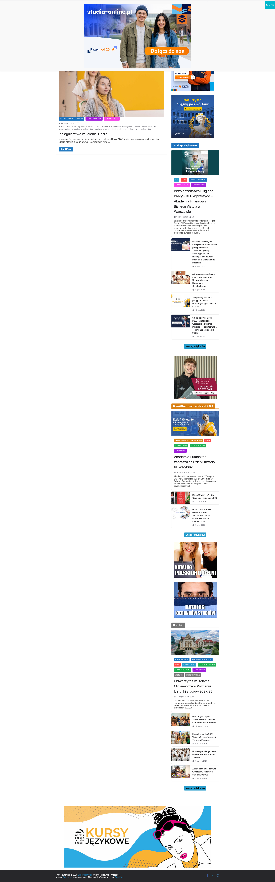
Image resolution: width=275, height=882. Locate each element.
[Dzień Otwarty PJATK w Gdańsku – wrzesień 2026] (180, 498)
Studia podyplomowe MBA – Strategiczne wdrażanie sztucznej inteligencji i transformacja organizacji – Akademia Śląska (204, 325)
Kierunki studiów (181, 659)
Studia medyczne (111, 119)
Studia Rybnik (180, 451)
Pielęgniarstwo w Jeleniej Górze (83, 134)
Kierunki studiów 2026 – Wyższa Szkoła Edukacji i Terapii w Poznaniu (204, 737)
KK (193, 697)
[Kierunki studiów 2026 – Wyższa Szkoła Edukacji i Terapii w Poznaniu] (180, 738)
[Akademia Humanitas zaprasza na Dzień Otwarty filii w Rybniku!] (195, 423)
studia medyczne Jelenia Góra (139, 129)
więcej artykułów (195, 346)
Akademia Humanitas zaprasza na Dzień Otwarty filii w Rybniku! (194, 462)
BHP (176, 180)
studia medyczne (118, 129)
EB (78, 123)
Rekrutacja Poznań (182, 670)
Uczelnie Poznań (193, 675)
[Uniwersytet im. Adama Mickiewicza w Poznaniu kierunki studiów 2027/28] (195, 642)
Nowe (184, 180)
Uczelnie (178, 675)
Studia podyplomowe (198, 180)
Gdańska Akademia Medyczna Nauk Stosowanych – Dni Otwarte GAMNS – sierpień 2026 (201, 515)
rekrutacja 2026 (181, 445)
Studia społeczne (181, 185)
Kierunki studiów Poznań (201, 659)
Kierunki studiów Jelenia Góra (71, 119)
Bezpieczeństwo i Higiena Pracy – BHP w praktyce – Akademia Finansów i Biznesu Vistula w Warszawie (193, 201)
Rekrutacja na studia (207, 665)
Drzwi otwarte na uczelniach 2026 (188, 440)
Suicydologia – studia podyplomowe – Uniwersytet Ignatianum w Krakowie (204, 302)
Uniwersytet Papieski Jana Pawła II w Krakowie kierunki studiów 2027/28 (204, 719)
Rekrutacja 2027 (189, 665)
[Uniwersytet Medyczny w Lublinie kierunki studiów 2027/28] (180, 756)
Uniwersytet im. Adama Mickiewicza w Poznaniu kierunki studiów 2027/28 (193, 686)
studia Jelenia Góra (102, 129)
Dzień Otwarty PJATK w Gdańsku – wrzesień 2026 (204, 496)
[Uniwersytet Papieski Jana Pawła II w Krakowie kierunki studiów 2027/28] (180, 721)
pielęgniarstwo (64, 129)
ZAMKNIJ (270, 5)
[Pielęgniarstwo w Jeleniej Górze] (111, 87)
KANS (63, 127)
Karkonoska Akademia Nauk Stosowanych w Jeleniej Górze (109, 127)
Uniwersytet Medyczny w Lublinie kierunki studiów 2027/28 (204, 754)
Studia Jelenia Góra (94, 119)
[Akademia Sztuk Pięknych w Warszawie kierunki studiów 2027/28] (180, 773)
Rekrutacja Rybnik (198, 445)
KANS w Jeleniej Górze (76, 127)
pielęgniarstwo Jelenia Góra (82, 129)
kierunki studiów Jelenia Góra (145, 127)
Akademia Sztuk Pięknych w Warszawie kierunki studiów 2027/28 (204, 771)
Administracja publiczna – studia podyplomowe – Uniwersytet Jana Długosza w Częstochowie (204, 280)
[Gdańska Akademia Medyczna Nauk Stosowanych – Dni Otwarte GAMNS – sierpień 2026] (180, 517)
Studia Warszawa (198, 185)
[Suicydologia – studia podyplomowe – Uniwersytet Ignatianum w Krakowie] (180, 303)
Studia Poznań (199, 670)
